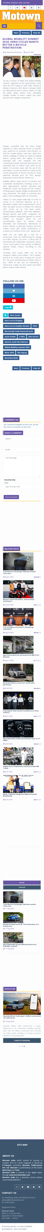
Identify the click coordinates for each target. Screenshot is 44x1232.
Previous (25, 33)
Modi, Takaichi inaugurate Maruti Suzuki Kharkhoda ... (20, 795)
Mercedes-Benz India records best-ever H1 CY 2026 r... (21, 739)
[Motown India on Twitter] (17, 7)
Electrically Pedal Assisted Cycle (19, 331)
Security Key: (10, 480)
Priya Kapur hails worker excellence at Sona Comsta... (21, 712)
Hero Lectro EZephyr (14, 320)
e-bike (22, 336)
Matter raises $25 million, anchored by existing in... (18, 600)
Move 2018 (9, 352)
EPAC (35, 326)
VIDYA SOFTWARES (20, 1229)
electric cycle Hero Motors (16, 342)
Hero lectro (33, 336)
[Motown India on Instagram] (31, 7)
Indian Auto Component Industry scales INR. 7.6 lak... (21, 767)
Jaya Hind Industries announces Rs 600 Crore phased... (21, 656)
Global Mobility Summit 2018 (17, 347)
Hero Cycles (15, 315)
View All (36, 33)
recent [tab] (21, 882)
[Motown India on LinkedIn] (38, 7)
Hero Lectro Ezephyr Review (17, 326)
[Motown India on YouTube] (24, 7)
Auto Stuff (10, 989)
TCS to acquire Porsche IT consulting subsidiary (18, 628)
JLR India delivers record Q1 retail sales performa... (19, 684)
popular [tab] (22, 887)
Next (16, 33)
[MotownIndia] (22, 16)
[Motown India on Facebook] (10, 7)
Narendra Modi (11, 358)
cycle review (10, 336)
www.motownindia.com (19, 1175)
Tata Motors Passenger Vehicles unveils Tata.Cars (19, 572)
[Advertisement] (22, 122)
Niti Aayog (22, 352)
